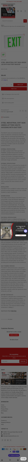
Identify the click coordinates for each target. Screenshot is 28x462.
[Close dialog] (26, 224)
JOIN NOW (20, 235)
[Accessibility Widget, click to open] (25, 231)
